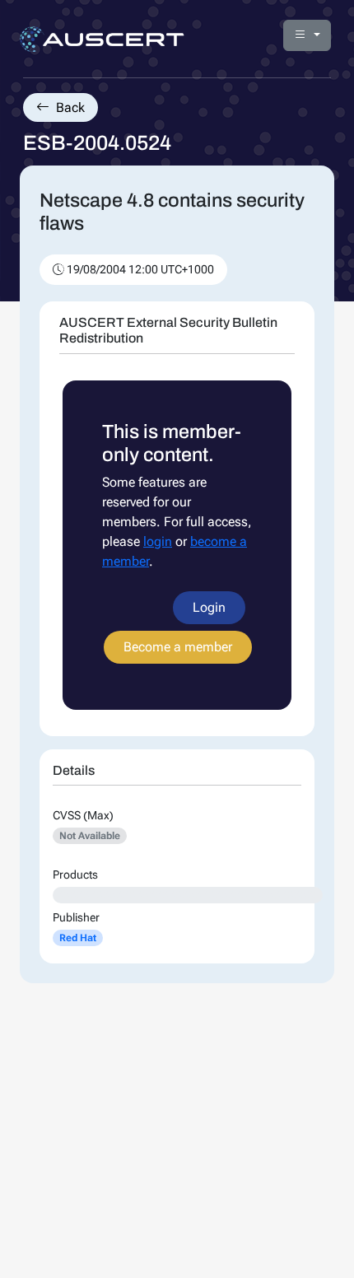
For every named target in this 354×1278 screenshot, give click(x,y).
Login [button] (209, 607)
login (157, 541)
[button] (307, 35)
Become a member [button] (177, 647)
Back (69, 107)
